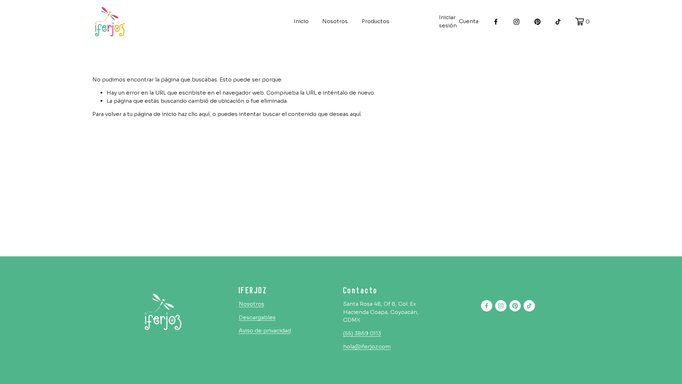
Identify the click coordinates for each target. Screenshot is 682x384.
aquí (355, 114)
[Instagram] (516, 21)
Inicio (301, 21)
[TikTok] (558, 21)
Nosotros (335, 21)
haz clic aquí (194, 114)
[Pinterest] (537, 21)
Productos (375, 21)
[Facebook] (495, 21)
